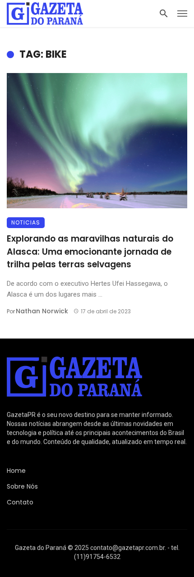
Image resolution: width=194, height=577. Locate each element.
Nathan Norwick (42, 311)
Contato (20, 502)
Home (16, 470)
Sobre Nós (22, 486)
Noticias (25, 222)
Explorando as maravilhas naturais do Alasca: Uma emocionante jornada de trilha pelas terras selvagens (90, 251)
